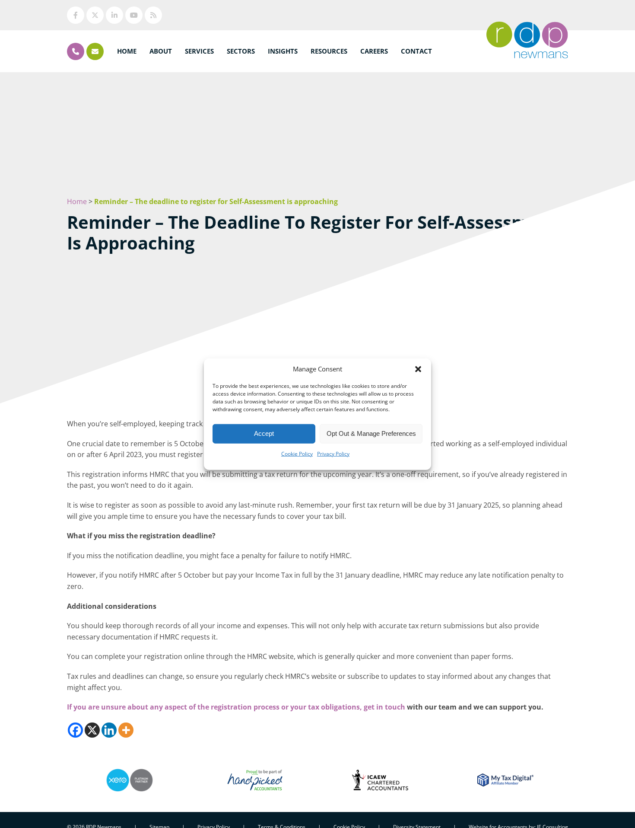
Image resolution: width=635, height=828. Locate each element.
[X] (92, 730)
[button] (418, 368)
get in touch (384, 707)
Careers (374, 51)
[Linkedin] (109, 730)
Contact (416, 51)
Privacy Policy (333, 453)
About (160, 51)
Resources (329, 51)
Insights (283, 51)
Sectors (241, 51)
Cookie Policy (297, 453)
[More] (125, 730)
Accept (264, 433)
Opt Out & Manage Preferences (371, 433)
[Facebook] (75, 730)
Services (199, 51)
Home (127, 51)
